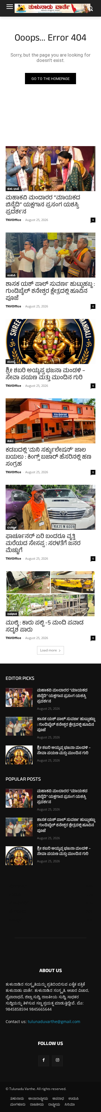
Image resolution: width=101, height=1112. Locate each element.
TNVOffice (13, 220)
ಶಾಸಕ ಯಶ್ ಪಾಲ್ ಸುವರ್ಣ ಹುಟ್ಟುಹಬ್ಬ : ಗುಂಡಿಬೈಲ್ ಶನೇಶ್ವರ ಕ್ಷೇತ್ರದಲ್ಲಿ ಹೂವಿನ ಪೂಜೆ (50, 292)
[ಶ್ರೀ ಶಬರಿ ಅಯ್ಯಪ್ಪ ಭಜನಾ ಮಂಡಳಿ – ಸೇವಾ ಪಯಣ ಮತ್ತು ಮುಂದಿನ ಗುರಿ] (50, 341)
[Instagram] (57, 1060)
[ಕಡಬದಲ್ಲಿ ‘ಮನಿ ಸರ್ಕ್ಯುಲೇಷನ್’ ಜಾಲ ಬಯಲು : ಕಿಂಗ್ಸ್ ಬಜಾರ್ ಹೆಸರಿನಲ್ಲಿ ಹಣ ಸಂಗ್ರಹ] (50, 420)
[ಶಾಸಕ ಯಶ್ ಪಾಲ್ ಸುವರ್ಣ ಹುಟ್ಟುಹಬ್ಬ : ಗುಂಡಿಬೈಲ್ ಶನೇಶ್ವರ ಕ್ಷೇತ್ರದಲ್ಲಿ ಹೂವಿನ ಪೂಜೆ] (50, 255)
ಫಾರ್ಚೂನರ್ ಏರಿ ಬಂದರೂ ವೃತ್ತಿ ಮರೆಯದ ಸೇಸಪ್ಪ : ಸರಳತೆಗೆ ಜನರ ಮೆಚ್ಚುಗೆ (43, 544)
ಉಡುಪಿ (11, 275)
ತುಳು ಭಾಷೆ (13, 189)
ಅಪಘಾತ (12, 614)
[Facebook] (43, 1060)
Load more (48, 650)
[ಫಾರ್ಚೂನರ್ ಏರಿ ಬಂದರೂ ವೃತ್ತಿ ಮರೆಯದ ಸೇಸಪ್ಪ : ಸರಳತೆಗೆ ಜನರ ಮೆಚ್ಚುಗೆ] (50, 507)
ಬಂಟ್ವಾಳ (12, 527)
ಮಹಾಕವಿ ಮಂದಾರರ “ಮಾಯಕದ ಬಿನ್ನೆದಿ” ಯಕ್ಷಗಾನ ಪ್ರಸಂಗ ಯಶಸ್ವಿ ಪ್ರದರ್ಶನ (43, 205)
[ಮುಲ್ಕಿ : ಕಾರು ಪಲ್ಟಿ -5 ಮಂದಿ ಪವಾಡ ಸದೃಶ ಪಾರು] (50, 593)
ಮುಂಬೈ (11, 361)
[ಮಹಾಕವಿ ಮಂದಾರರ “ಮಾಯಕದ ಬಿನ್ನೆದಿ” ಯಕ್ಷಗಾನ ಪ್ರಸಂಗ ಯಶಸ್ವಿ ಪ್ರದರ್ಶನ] (50, 168)
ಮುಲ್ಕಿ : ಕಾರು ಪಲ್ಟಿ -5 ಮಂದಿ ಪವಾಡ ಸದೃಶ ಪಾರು (45, 626)
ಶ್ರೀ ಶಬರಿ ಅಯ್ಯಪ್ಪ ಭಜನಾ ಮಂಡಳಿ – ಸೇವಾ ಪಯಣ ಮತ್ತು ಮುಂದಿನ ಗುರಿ (45, 374)
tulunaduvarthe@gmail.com (54, 1021)
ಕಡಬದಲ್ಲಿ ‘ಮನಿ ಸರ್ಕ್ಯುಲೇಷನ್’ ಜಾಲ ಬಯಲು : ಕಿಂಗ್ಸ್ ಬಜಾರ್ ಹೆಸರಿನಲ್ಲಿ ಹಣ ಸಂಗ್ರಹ (48, 458)
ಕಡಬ (10, 441)
